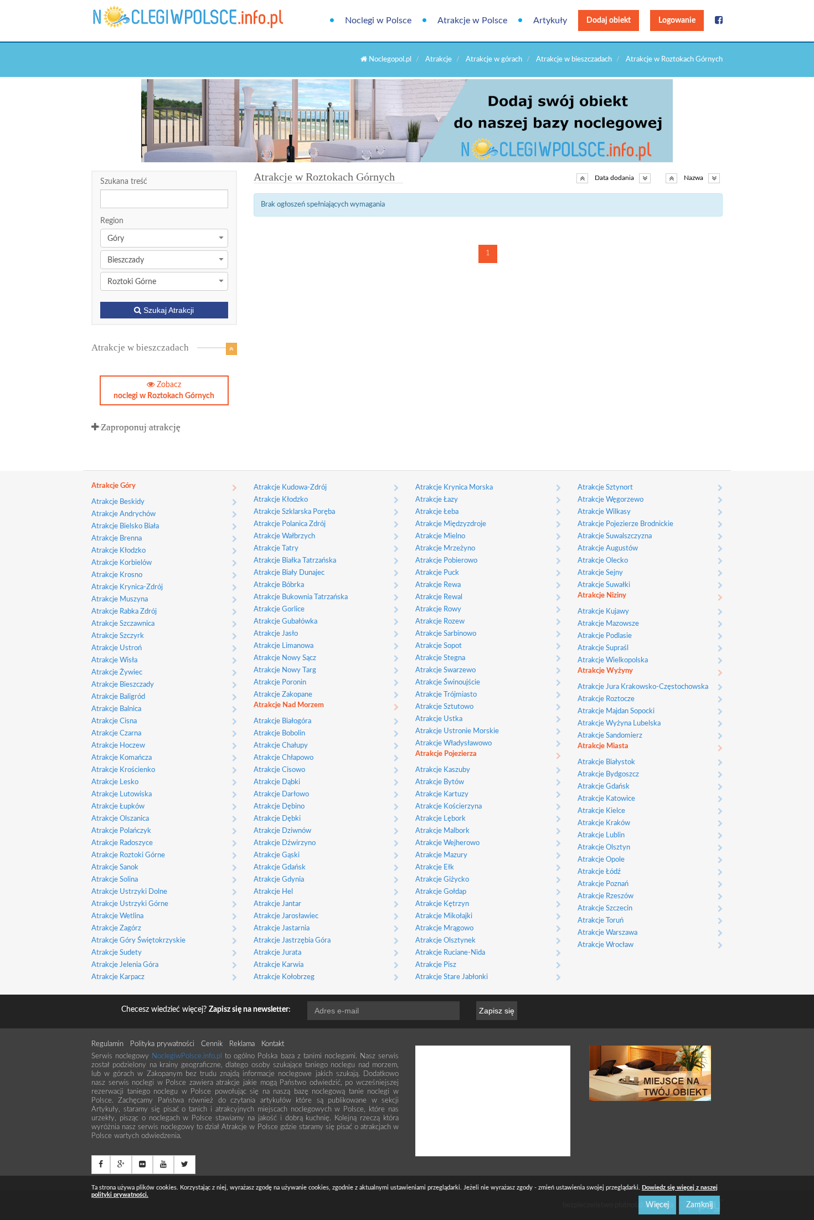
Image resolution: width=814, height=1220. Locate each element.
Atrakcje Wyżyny (605, 671)
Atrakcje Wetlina (117, 916)
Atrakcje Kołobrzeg (284, 977)
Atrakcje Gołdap (440, 891)
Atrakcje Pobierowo (446, 560)
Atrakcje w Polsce (472, 20)
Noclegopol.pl (389, 59)
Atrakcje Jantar (277, 904)
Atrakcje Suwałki (604, 585)
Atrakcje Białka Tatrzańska (295, 560)
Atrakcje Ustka (438, 719)
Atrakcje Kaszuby (442, 770)
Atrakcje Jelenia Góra (124, 965)
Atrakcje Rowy (438, 609)
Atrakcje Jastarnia (282, 928)
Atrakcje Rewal (438, 597)
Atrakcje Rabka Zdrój (124, 611)
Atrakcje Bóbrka (279, 585)
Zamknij (699, 1205)
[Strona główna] (137, 17)
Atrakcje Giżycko (442, 879)
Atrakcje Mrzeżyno (445, 548)
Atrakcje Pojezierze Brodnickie (625, 524)
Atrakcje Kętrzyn (442, 904)
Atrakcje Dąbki (277, 782)
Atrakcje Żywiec (116, 672)
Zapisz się (496, 1010)
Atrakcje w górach (494, 59)
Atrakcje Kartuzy (441, 794)
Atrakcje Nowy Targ (285, 670)
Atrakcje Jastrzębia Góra (292, 940)
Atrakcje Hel (273, 891)
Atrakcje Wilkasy (604, 512)
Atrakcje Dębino (279, 806)
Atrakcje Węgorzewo (610, 499)
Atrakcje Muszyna (119, 599)
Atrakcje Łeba (436, 512)
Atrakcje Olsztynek (445, 940)
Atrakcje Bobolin (279, 733)
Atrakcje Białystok (606, 762)
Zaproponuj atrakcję (140, 427)
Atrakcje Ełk (434, 867)
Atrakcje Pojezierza (446, 754)
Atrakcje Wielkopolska (613, 660)
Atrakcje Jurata (277, 952)
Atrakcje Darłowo (281, 794)
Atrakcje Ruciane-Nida (450, 952)
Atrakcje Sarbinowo (445, 633)
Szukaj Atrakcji (167, 310)
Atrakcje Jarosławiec (286, 916)
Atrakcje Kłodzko (118, 550)
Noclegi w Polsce (378, 20)
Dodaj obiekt (608, 20)
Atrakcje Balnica (116, 709)
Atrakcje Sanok (114, 867)
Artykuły (550, 20)
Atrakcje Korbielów (121, 563)
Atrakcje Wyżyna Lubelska (619, 723)
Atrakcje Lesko (114, 782)
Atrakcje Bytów (439, 782)
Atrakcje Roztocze (606, 699)
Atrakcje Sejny (600, 572)
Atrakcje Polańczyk (121, 831)
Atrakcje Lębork (440, 818)
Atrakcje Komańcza (121, 757)
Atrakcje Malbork (442, 831)
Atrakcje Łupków (118, 806)
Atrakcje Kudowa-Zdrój (290, 487)
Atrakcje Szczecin (605, 908)
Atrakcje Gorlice (279, 609)
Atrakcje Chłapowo (283, 757)
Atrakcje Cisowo (279, 770)
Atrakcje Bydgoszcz (608, 774)
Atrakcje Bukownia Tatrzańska (301, 597)
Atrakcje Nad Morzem (289, 705)
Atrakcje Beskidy (118, 502)
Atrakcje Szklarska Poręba (294, 512)
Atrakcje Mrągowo (444, 928)
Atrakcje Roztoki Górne (128, 855)
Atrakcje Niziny (602, 595)
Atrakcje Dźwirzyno (285, 843)
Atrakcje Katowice (606, 798)
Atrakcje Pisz (435, 965)
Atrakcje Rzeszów (605, 896)
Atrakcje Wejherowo (447, 843)
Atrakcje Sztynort (605, 487)
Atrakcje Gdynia (279, 879)
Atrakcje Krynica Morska (454, 487)
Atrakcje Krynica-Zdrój (127, 587)
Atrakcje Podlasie (605, 636)
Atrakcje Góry (113, 486)
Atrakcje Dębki (277, 818)
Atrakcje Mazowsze (608, 623)
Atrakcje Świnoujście (447, 682)
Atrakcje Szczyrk (117, 636)
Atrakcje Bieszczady (122, 684)
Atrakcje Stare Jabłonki (451, 977)
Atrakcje (438, 59)
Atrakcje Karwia (278, 965)
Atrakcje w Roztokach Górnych (674, 59)
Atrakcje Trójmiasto (446, 694)
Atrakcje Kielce (601, 811)
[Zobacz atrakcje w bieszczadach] (231, 349)
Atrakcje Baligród (118, 697)
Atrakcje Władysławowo (453, 743)
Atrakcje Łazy (436, 499)
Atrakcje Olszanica (120, 818)
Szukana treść (123, 182)
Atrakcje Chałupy (281, 745)
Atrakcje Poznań (603, 884)
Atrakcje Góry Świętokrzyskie (138, 940)
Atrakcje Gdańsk (280, 867)
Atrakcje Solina (114, 879)
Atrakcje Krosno (116, 575)
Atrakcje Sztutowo (444, 707)
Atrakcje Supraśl (603, 648)
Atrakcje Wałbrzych (284, 536)
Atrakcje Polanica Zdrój (290, 524)
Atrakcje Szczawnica (122, 623)
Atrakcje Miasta (603, 746)
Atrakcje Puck (437, 572)
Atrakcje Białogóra (282, 721)
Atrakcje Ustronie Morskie (457, 731)
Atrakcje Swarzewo (445, 670)
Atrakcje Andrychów (123, 514)
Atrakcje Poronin (280, 682)
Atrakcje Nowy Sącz (285, 658)
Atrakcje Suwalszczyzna (615, 536)
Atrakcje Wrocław (605, 945)
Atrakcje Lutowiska (121, 794)
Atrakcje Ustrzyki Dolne (129, 891)
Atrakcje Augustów (608, 548)
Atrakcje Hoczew (118, 745)
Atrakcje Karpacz (118, 977)
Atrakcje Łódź (599, 872)
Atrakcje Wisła (114, 660)
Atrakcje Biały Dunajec (289, 572)
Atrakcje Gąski (277, 855)
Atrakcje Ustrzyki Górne (129, 904)
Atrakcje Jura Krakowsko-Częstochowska (643, 687)
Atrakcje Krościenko (123, 770)
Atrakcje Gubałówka (285, 621)
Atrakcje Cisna (114, 721)
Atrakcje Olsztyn (604, 847)
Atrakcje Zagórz (116, 928)
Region (111, 221)
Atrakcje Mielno (440, 536)
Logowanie (676, 20)
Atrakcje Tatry (276, 548)
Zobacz (164, 390)
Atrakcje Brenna (116, 538)
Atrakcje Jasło (276, 633)
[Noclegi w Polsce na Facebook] (719, 20)
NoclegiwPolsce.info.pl (188, 1056)
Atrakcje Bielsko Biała (125, 526)
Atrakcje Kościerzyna (448, 806)
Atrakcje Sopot (438, 646)
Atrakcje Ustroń (116, 648)
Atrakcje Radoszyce (122, 843)
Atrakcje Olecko (603, 560)
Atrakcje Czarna (116, 733)
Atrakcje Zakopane (283, 694)
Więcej (657, 1205)
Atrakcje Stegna (440, 658)
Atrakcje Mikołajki (443, 916)
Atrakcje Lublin (601, 835)
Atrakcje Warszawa (607, 932)
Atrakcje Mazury (441, 855)
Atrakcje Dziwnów (282, 831)
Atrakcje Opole (601, 859)
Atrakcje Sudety (116, 952)
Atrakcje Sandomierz (610, 735)
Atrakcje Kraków (604, 823)
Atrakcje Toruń (601, 920)
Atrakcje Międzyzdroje (450, 524)
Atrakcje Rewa (438, 585)
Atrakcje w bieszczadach (574, 59)
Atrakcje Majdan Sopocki (616, 711)
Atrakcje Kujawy (603, 611)
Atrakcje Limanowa (283, 646)
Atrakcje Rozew (440, 621)
